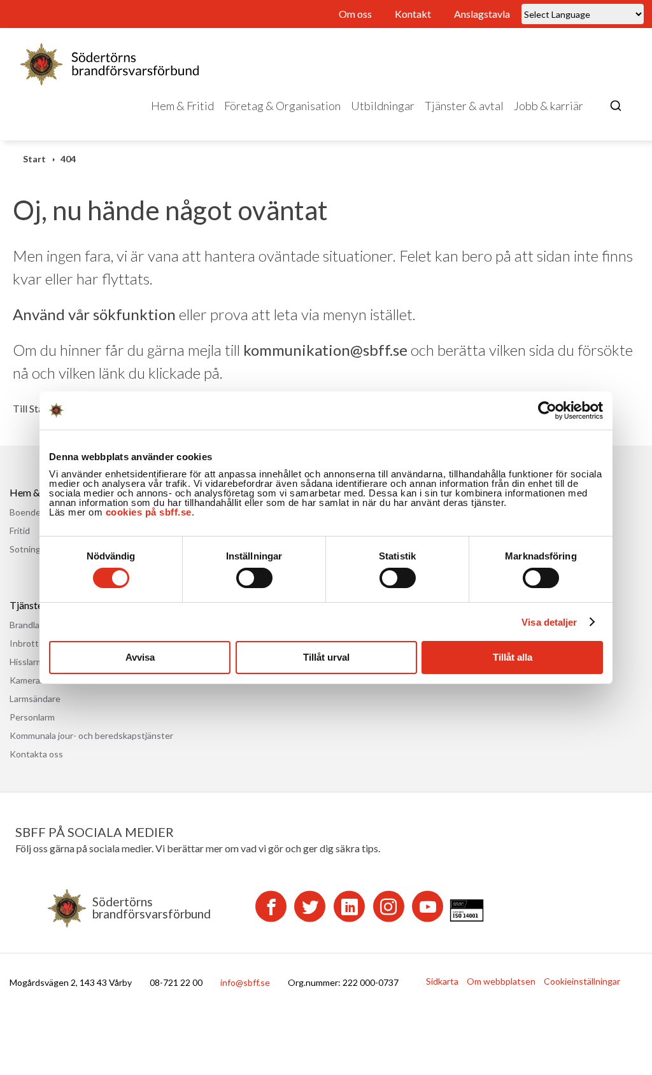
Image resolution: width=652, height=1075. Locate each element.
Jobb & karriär (548, 106)
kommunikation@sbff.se (325, 350)
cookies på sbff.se (149, 512)
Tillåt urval (326, 657)
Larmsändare (35, 698)
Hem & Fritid (182, 106)
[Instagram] (388, 906)
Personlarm (32, 717)
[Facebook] (271, 906)
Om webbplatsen (501, 981)
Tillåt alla (512, 657)
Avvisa (140, 657)
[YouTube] (427, 906)
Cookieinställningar (582, 981)
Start (34, 158)
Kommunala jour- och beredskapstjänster (91, 735)
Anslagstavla (482, 14)
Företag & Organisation (282, 106)
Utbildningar (383, 106)
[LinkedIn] (349, 906)
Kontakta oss (36, 753)
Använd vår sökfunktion (94, 314)
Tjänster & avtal (464, 106)
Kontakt (413, 14)
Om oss (355, 14)
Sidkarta (442, 981)
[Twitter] (309, 906)
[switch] (254, 578)
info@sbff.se (245, 982)
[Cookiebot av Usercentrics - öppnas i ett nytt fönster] (547, 410)
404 (68, 158)
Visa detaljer (549, 622)
